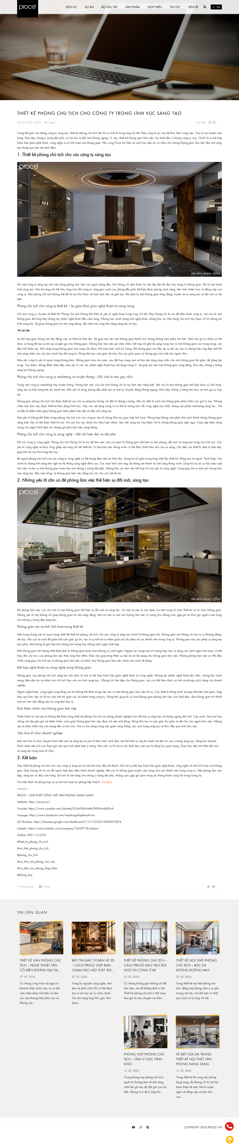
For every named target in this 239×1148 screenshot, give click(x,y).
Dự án (89, 7)
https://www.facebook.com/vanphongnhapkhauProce (62, 815)
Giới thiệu (154, 7)
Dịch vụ (71, 7)
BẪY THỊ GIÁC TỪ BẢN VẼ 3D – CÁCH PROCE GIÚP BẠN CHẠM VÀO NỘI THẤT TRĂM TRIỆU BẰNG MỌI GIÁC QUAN (93, 965)
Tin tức (175, 7)
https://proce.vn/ (39, 802)
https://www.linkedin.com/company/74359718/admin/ (64, 828)
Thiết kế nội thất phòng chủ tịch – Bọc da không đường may (196, 965)
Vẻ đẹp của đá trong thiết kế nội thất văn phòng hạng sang (194, 1059)
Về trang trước (26, 886)
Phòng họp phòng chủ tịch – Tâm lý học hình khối (144, 1059)
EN (218, 7)
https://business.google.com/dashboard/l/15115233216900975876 (77, 822)
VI (213, 7)
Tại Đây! (106, 782)
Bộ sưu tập (109, 7)
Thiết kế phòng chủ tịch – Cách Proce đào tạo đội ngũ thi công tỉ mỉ (145, 965)
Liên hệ (193, 7)
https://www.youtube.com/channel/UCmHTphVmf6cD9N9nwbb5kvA (71, 808)
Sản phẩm (132, 7)
